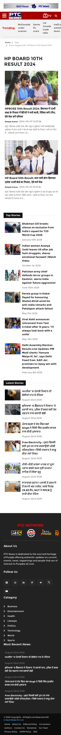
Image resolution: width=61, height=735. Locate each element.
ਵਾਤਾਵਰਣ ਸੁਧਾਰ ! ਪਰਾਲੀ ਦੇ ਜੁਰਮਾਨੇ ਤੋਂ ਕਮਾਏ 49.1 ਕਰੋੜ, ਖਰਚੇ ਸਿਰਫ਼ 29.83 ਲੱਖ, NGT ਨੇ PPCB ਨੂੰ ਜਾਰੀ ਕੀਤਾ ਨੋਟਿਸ (39, 488)
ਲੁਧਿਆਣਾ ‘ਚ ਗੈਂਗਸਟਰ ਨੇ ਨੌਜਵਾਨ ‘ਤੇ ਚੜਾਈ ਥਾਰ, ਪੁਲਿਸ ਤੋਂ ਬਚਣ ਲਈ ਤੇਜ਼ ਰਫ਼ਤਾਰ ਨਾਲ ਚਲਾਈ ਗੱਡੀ (39, 409)
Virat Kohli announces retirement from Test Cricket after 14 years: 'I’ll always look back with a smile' (38, 327)
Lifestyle (12, 621)
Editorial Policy (30, 724)
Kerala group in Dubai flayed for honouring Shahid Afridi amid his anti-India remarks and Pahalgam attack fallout (37, 301)
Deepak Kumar (11, 121)
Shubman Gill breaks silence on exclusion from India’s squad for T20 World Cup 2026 (38, 229)
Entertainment (16, 611)
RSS (35, 731)
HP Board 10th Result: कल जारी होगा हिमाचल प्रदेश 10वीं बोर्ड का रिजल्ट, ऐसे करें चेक (30, 180)
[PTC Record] (31, 532)
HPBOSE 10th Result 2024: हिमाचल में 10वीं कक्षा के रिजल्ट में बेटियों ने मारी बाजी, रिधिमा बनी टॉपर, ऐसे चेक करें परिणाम (30, 112)
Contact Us (19, 728)
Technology (14, 630)
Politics (12, 625)
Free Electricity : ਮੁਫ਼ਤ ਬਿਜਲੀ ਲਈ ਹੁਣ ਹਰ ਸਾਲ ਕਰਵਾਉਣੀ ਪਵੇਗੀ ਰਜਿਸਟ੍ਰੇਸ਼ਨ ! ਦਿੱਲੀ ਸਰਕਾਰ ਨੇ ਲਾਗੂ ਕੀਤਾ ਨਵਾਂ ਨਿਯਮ (39, 448)
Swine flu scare (36, 28)
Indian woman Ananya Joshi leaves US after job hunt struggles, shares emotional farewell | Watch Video (39, 253)
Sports (11, 640)
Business (12, 606)
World (11, 635)
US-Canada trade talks (47, 28)
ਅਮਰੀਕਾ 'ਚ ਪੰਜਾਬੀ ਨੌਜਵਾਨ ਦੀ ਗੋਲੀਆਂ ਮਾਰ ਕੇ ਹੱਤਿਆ (36, 393)
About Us (16, 724)
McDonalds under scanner (24, 28)
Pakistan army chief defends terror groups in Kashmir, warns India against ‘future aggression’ (39, 277)
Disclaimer (32, 728)
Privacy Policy (10, 731)
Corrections (44, 724)
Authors (8, 728)
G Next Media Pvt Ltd (13, 720)
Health (11, 616)
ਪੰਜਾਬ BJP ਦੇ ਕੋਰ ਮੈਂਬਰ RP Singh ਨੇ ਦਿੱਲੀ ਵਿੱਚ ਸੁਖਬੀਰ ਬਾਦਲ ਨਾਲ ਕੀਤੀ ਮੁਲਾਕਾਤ (39, 428)
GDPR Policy (25, 731)
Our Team (43, 728)
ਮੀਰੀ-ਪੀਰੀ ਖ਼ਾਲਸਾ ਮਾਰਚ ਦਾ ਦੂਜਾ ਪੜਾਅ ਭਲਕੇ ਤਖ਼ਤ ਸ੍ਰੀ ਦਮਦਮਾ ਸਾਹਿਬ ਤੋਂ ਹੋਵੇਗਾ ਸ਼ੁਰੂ (38, 468)
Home (7, 42)
